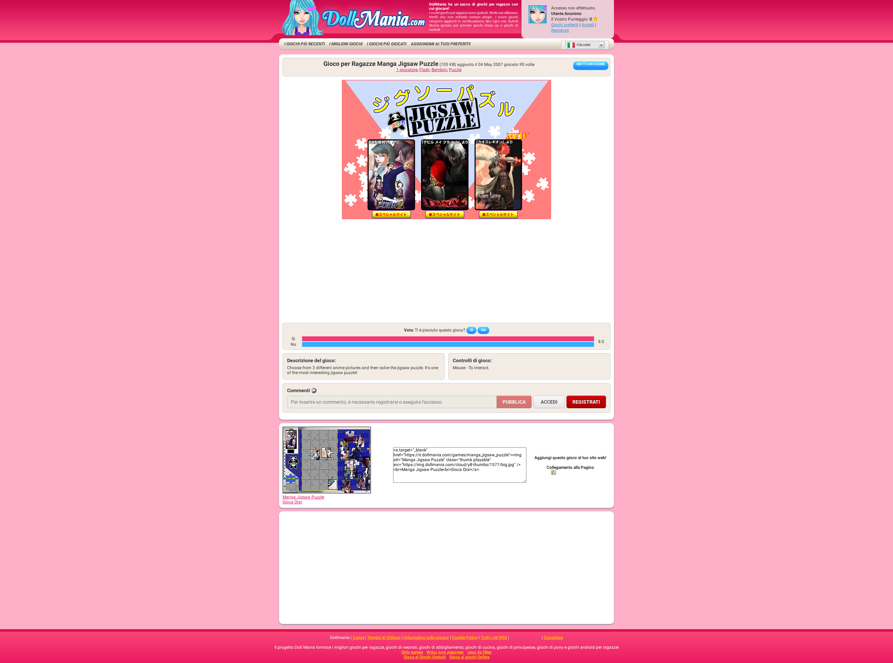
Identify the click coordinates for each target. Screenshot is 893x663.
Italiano (584, 45)
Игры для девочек (445, 652)
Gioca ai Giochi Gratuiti (425, 657)
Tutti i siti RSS (494, 637)
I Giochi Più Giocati (386, 43)
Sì (471, 330)
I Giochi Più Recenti (304, 43)
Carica (358, 637)
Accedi (587, 24)
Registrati (560, 30)
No (483, 330)
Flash (424, 69)
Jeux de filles (479, 652)
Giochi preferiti (564, 24)
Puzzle (455, 69)
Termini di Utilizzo (383, 637)
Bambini (439, 69)
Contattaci (553, 637)
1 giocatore (407, 69)
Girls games (412, 652)
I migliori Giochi (345, 43)
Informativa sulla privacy (426, 637)
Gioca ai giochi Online (469, 657)
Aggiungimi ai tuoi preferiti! (441, 43)
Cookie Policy (465, 637)
